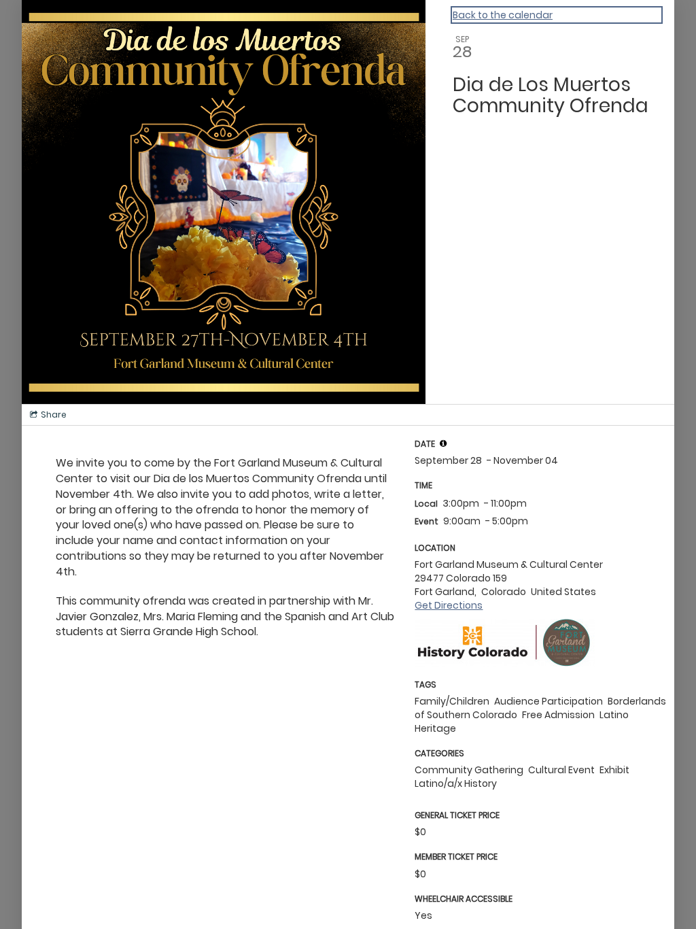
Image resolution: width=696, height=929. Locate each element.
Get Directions (449, 605)
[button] (443, 443)
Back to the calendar (503, 15)
